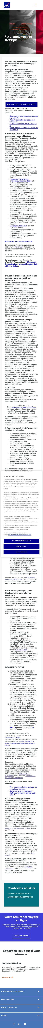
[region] (21, 514)
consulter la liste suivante (12, 737)
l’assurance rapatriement (19, 179)
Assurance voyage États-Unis (20, 897)
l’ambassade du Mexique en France (20, 777)
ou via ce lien (21, 650)
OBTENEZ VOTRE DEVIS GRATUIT (21, 104)
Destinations (26, 24)
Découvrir (6, 977)
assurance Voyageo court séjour (18, 828)
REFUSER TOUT (21, 546)
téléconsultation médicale (21, 181)
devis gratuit (18, 247)
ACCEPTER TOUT (21, 552)
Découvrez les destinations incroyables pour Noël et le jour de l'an (21, 264)
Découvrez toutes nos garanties (18, 241)
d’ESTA (13, 728)
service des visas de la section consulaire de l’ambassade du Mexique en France (20, 743)
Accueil (12, 24)
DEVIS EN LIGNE (21, 936)
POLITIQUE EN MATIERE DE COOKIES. (19, 534)
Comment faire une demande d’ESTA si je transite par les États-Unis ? (23, 793)
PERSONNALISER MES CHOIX (21, 540)
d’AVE (31, 728)
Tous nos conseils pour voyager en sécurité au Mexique (23, 788)
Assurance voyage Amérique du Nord (19, 28)
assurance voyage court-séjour (24, 407)
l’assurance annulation (18, 226)
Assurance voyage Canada (19, 893)
